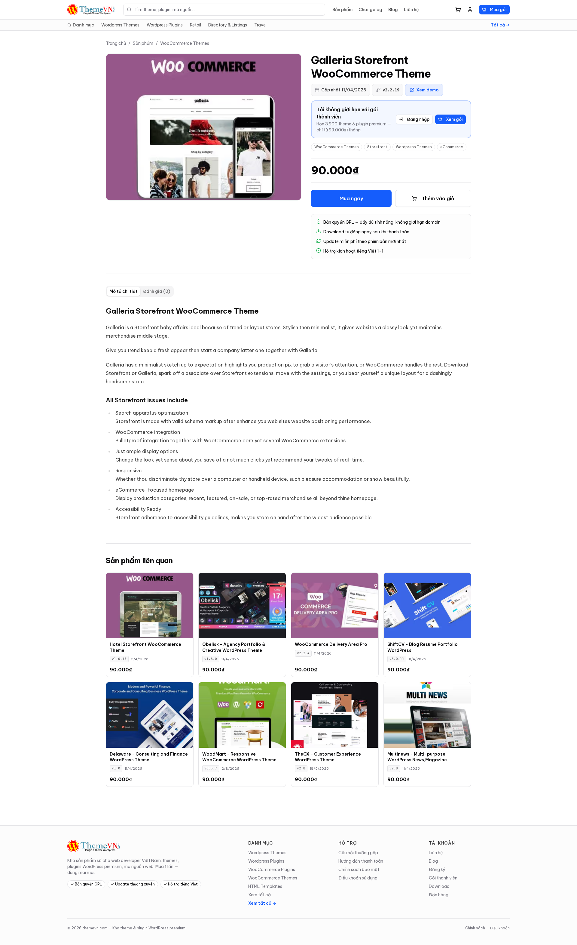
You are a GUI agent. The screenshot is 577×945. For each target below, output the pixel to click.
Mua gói (498, 9)
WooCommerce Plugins (271, 869)
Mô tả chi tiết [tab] (123, 291)
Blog (393, 9)
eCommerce (451, 147)
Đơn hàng (438, 894)
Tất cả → (500, 25)
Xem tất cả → (262, 903)
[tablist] (140, 291)
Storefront (377, 147)
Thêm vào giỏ (438, 198)
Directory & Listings (227, 25)
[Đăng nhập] (470, 9)
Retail (195, 25)
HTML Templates (265, 886)
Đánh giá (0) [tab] (156, 291)
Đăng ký (437, 869)
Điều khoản (500, 928)
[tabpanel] (288, 415)
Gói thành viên (443, 878)
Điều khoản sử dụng (357, 878)
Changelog (370, 9)
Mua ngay (351, 198)
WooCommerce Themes (184, 43)
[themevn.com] (91, 9)
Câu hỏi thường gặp (358, 852)
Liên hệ (411, 9)
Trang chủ (116, 43)
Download (439, 886)
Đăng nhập (418, 119)
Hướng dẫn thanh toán (360, 861)
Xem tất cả (259, 894)
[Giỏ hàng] (458, 9)
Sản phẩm (342, 9)
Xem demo (427, 90)
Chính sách (475, 928)
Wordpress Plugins (165, 25)
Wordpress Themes (120, 25)
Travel (260, 25)
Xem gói (454, 119)
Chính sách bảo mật (358, 869)
